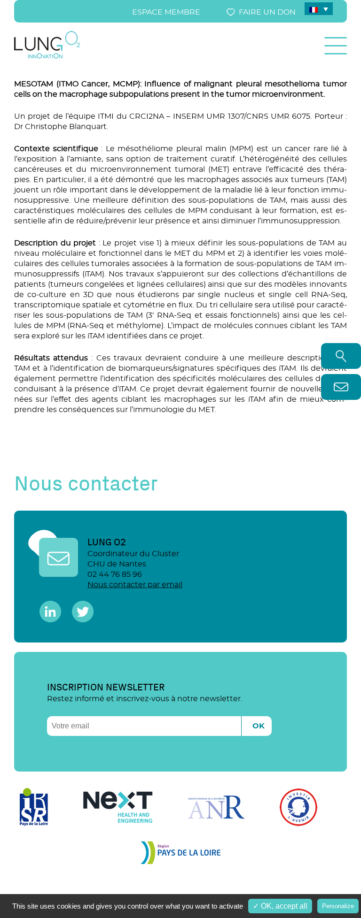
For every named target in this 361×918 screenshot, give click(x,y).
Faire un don (267, 12)
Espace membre (166, 12)
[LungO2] (47, 57)
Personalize (338, 906)
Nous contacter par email (134, 585)
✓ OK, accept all (280, 906)
